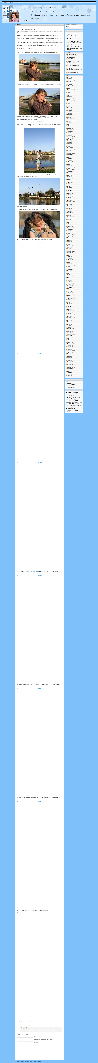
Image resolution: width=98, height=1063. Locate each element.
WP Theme (17, 1061)
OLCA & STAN (50, 31)
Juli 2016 (69, 220)
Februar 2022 (69, 129)
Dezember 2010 (70, 313)
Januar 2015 (69, 245)
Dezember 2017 (70, 197)
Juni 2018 (69, 189)
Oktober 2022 (69, 118)
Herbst (79, 402)
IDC (81, 402)
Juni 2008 (69, 354)
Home (5, 2)
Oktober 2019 (69, 168)
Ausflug (78, 392)
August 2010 (69, 318)
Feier (75, 397)
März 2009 (69, 342)
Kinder (69, 403)
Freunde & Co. (70, 64)
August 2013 (69, 269)
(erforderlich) (38, 1036)
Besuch (70, 394)
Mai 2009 (69, 339)
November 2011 (70, 298)
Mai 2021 (69, 142)
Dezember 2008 (70, 346)
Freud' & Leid (45, 31)
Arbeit (75, 392)
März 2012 (69, 292)
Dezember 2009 (70, 330)
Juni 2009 (69, 338)
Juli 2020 (69, 156)
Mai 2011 (69, 306)
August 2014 (69, 252)
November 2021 (70, 133)
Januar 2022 (69, 131)
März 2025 (69, 85)
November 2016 (70, 215)
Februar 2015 (69, 244)
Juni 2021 (69, 140)
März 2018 (69, 193)
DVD (78, 395)
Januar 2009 (69, 345)
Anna (72, 392)
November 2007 (70, 364)
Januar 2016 (69, 229)
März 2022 (69, 128)
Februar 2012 (69, 294)
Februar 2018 (69, 194)
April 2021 (69, 143)
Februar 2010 (69, 327)
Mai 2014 (69, 256)
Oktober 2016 (69, 216)
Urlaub (70, 410)
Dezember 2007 (70, 363)
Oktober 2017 (69, 200)
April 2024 (69, 96)
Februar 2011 (69, 310)
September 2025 (70, 82)
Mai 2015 (69, 240)
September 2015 (70, 234)
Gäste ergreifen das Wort (72, 65)
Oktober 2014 (69, 249)
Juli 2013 (69, 270)
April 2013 (69, 274)
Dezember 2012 (70, 280)
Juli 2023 (69, 107)
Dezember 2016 (70, 214)
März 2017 (69, 209)
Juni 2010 (69, 321)
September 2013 (70, 267)
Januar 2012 (69, 295)
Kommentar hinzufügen (58, 31)
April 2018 (69, 191)
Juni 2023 (69, 109)
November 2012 (70, 281)
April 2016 (69, 225)
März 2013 (69, 276)
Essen (68, 397)
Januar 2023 (69, 114)
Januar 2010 (69, 328)
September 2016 (70, 218)
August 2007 (69, 368)
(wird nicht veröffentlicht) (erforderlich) (43, 1039)
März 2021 (69, 145)
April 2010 (69, 324)
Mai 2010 (69, 323)
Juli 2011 (69, 303)
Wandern (76, 410)
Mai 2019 (69, 175)
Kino (73, 403)
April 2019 (69, 176)
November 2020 (70, 150)
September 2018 (70, 185)
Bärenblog (69, 381)
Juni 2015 (69, 238)
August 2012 (69, 285)
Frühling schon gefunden (36, 44)
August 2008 (69, 352)
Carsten (69, 395)
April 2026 (69, 78)
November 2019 (70, 167)
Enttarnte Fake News (71, 387)
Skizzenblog (69, 383)
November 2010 (70, 314)
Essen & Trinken (70, 58)
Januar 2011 (69, 312)
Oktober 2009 (69, 332)
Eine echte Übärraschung (28, 29)
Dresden (75, 395)
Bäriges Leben (31, 31)
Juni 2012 (69, 288)
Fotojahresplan (70, 400)
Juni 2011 (69, 305)
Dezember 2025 (70, 80)
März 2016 (69, 226)
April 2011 (69, 307)
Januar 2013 (69, 278)
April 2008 (69, 357)
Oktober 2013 (69, 266)
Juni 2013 (69, 272)
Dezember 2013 (70, 263)
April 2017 (69, 208)
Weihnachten (68, 411)
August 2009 (69, 335)
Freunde (76, 400)
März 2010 (69, 325)
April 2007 (69, 374)
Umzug (67, 410)
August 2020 (69, 154)
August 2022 (69, 121)
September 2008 (70, 350)
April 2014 (69, 258)
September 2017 (70, 201)
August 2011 (69, 302)
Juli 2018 (69, 187)
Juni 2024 (69, 95)
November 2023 (70, 102)
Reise (72, 405)
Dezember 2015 (70, 230)
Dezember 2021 (70, 132)
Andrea (68, 392)
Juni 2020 (69, 157)
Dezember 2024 (70, 89)
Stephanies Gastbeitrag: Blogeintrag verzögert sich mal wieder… (74, 44)
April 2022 (69, 127)
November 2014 (70, 248)
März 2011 (69, 309)
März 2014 (69, 259)
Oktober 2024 (69, 92)
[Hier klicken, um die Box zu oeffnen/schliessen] (82, 24)
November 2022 (70, 117)
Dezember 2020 (70, 149)
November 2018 (70, 182)
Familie (72, 397)
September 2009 (70, 334)
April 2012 (69, 291)
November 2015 (70, 232)
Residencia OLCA (77, 405)
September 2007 (70, 367)
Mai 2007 (69, 372)
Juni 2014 (69, 255)
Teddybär (79, 408)
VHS (73, 410)
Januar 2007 (69, 376)
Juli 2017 (69, 204)
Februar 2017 (69, 211)
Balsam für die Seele (71, 386)
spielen (72, 407)
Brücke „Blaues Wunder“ (34, 571)
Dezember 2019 (70, 165)
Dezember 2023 (70, 100)
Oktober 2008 (69, 349)
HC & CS (69, 66)
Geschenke (74, 402)
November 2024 (70, 91)
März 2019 (69, 178)
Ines (67, 403)
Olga (68, 405)
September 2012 (70, 284)
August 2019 (69, 171)
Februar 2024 (69, 98)
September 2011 (70, 301)
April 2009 (69, 341)
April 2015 (69, 241)
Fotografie (68, 399)
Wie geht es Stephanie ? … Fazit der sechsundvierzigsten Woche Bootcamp (74, 37)
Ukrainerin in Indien (71, 384)
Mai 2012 (69, 289)
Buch (75, 394)
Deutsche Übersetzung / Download (35, 1061)
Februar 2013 (69, 277)
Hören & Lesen (70, 68)
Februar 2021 (69, 146)
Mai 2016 (69, 223)
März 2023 (69, 111)
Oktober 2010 (69, 316)
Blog (72, 394)
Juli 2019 (69, 172)
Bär (77, 394)
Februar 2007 (69, 375)
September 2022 (70, 120)
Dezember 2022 (70, 115)
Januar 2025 (69, 88)
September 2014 (70, 251)
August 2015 (69, 236)
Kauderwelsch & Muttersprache (73, 69)
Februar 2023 (69, 113)
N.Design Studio (26, 1061)
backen (67, 394)
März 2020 (69, 161)
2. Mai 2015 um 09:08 (24, 1028)
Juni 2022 (69, 124)
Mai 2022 (69, 125)
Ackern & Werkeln (70, 54)
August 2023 (69, 106)
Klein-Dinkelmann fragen (35, 572)
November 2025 (70, 81)
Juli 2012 (69, 287)
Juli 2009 (69, 336)
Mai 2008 (69, 356)
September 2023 (70, 104)
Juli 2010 (69, 320)
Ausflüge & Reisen (25, 31)
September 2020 (70, 153)
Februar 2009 (69, 343)
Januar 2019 (69, 179)
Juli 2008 (69, 353)
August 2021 (69, 138)
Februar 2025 (69, 87)
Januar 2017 (69, 212)
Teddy (75, 408)
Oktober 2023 (69, 103)
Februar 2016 (69, 227)
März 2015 (69, 243)
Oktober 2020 (69, 151)
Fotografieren (75, 399)
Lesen (78, 403)
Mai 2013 (69, 273)
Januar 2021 (69, 147)
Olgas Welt (11, 2)
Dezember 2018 (70, 180)
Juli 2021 (69, 139)
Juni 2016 (69, 222)
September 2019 (70, 169)
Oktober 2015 (69, 233)
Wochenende (74, 411)
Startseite (19, 24)
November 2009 (70, 331)
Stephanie (70, 409)
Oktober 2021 (69, 135)
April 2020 (69, 160)
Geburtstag (68, 402)
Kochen (75, 403)
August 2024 (69, 93)
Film (77, 397)
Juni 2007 (69, 371)
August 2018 (69, 186)
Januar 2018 (69, 196)
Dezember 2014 (70, 247)
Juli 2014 (69, 254)
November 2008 (70, 348)
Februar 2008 (69, 360)
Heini (77, 402)
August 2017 (69, 202)
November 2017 (70, 198)
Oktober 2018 (69, 183)
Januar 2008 (69, 361)
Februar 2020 (69, 162)
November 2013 (70, 265)
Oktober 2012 (69, 283)
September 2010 (70, 317)
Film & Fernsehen (70, 60)
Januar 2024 (69, 99)
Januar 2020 (69, 164)
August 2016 (69, 219)
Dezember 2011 (70, 296)
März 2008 (69, 359)
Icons (21, 1061)
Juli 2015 (69, 237)
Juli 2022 (69, 122)
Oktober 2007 (69, 365)
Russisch (68, 407)
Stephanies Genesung (71, 72)
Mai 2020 (69, 158)
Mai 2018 (69, 190)
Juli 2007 (69, 370)
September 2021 (70, 136)
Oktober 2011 (69, 299)
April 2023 (69, 110)
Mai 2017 (69, 207)
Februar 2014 (69, 261)
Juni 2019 (69, 174)
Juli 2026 (69, 77)
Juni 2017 (69, 205)
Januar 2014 (69, 262)
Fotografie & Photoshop (38, 31)
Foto (80, 397)
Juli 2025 (69, 84)
